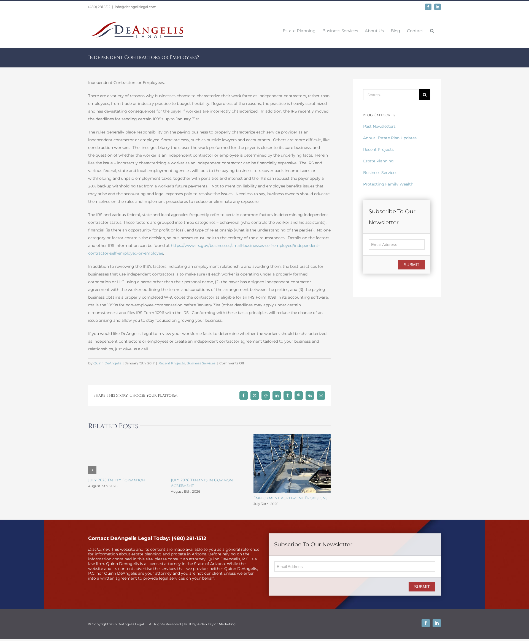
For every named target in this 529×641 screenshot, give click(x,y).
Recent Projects (171, 363)
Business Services (201, 363)
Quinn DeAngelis (107, 363)
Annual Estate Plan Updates (390, 137)
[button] (432, 30)
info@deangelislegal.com (135, 7)
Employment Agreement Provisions (290, 498)
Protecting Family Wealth (388, 184)
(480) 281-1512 (99, 7)
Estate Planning (378, 161)
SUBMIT (411, 264)
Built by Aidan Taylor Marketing (210, 624)
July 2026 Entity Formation (116, 480)
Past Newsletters (379, 126)
